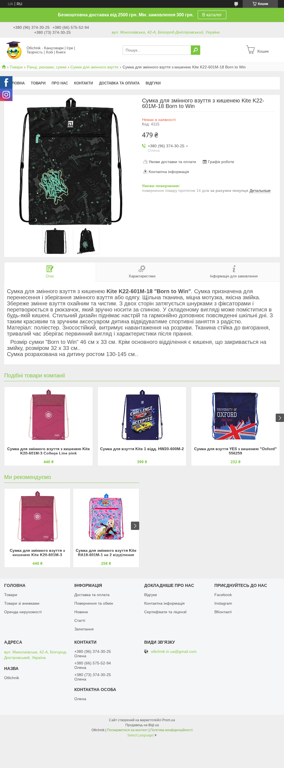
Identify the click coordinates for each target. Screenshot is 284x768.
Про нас (60, 83)
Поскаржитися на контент (127, 730)
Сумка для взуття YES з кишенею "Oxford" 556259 (235, 451)
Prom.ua (168, 720)
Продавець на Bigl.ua (142, 725)
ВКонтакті (223, 612)
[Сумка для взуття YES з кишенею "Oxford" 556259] (235, 416)
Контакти (83, 83)
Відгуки (153, 83)
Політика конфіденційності (171, 730)
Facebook (223, 594)
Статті (79, 620)
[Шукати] (195, 50)
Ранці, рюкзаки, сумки (47, 67)
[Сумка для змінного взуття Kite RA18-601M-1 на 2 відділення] (106, 517)
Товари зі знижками (21, 603)
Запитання (84, 629)
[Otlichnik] (14, 50)
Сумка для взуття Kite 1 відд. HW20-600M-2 (142, 449)
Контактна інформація (164, 603)
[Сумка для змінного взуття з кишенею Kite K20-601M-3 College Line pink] (48, 416)
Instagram (223, 603)
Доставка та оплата (119, 83)
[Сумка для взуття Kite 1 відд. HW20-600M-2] (142, 416)
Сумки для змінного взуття (94, 67)
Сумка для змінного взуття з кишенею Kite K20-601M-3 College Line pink (48, 451)
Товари (16, 67)
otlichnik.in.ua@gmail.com (174, 652)
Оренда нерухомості (23, 612)
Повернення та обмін (93, 603)
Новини (81, 612)
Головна (16, 83)
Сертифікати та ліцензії (165, 612)
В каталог (212, 14)
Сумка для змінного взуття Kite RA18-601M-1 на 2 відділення (106, 552)
